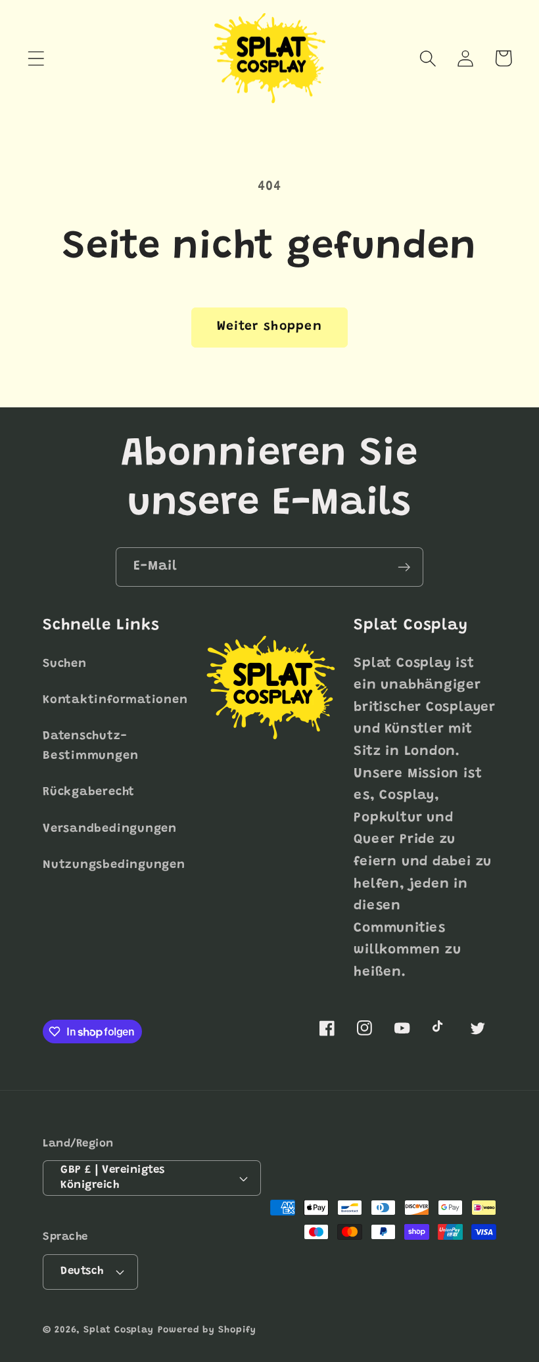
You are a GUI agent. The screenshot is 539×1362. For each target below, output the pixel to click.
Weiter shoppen (269, 327)
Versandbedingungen (110, 829)
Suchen (65, 664)
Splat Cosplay (118, 1330)
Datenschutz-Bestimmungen (90, 746)
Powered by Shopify (207, 1330)
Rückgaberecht (89, 792)
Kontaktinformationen (115, 700)
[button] (36, 58)
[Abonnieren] (404, 567)
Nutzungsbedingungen (114, 865)
